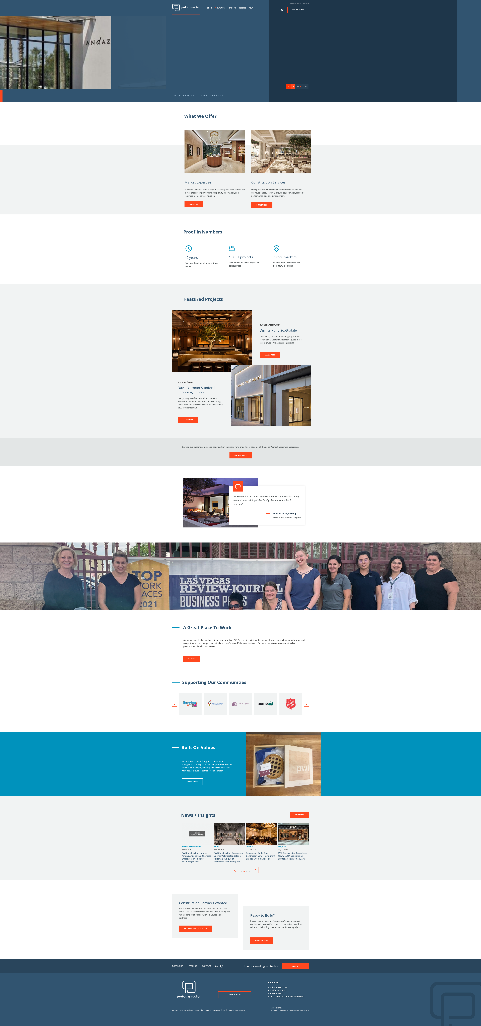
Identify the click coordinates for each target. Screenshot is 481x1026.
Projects (232, 8)
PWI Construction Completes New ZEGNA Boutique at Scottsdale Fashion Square (260, 856)
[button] (288, 86)
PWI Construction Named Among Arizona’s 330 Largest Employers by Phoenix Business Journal (292, 857)
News (251, 8)
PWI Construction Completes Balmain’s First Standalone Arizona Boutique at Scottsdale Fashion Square (196, 857)
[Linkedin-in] (216, 966)
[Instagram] (221, 966)
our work (220, 8)
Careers (242, 8)
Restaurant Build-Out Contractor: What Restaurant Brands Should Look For (228, 856)
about (209, 8)
